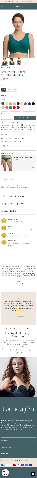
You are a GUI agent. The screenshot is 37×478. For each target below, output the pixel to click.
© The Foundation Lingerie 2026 (9, 461)
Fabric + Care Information (12, 196)
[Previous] (2, 1)
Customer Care (6, 447)
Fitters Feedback (8, 179)
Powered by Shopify (24, 461)
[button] (5, 472)
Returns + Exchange (9, 211)
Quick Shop (5, 441)
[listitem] (2, 103)
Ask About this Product (29, 111)
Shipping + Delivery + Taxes (13, 203)
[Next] (35, 1)
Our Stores (4, 453)
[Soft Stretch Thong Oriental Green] (6, 163)
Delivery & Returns (15, 111)
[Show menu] (2, 6)
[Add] (32, 168)
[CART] (34, 6)
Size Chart (4, 111)
